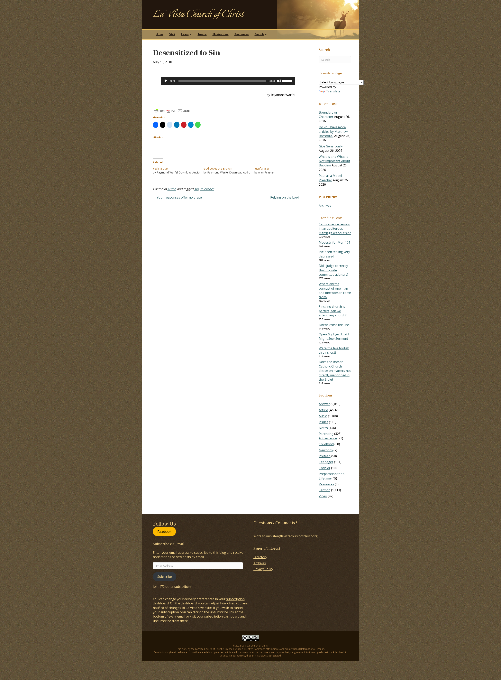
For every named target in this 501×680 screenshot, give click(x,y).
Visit (172, 34)
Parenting (326, 434)
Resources (241, 34)
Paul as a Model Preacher (330, 177)
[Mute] (279, 81)
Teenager (326, 462)
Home (159, 34)
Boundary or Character (328, 114)
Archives (325, 205)
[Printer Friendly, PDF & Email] (172, 111)
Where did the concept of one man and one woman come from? (335, 290)
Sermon (324, 490)
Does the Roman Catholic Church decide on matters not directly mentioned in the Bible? (335, 371)
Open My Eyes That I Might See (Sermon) (334, 336)
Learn (185, 34)
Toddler (324, 468)
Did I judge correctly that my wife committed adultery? (334, 270)
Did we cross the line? (334, 325)
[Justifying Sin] (279, 170)
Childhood (326, 444)
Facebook (164, 531)
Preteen (325, 456)
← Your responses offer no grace (177, 197)
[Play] (166, 81)
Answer (324, 404)
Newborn (326, 450)
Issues (323, 422)
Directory (260, 557)
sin (196, 189)
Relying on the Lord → (286, 197)
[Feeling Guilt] (178, 170)
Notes (323, 428)
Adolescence (328, 438)
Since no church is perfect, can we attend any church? (333, 311)
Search (259, 34)
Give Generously (331, 146)
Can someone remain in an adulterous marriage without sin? (335, 228)
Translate (333, 91)
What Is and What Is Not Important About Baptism (334, 161)
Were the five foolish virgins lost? (334, 350)
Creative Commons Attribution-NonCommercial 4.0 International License (284, 649)
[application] (228, 81)
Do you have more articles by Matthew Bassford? (333, 131)
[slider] (287, 80)
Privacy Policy (263, 569)
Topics (202, 34)
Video (323, 496)
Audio (172, 189)
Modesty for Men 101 (334, 242)
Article (323, 410)
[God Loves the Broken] (229, 170)
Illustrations (221, 34)
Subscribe (164, 576)
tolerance (207, 189)
